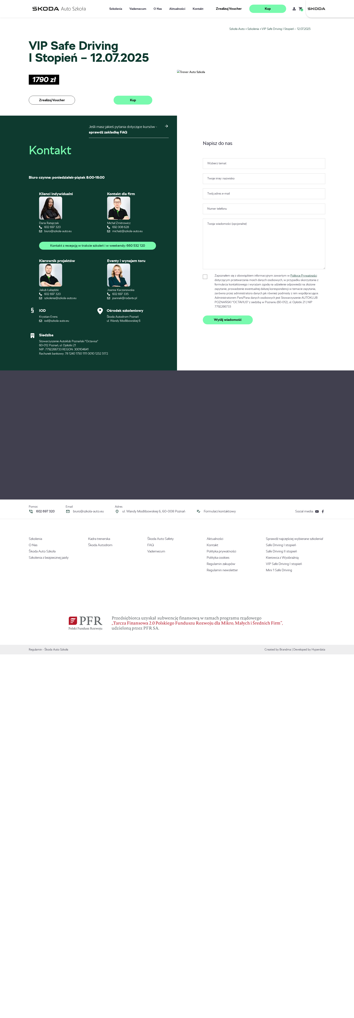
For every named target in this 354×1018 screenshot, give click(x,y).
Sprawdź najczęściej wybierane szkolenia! (294, 539)
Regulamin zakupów (221, 564)
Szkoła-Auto (237, 29)
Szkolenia (115, 9)
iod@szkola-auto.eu (56, 320)
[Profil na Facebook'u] (322, 511)
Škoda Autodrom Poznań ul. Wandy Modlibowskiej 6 (123, 318)
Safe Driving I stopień (281, 545)
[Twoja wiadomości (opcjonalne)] (264, 268)
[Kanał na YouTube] (317, 511)
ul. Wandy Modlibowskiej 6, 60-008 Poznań (153, 511)
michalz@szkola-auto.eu (127, 231)
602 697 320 (52, 227)
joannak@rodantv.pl (124, 298)
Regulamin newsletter (222, 570)
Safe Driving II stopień (281, 551)
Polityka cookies (218, 558)
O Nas (158, 9)
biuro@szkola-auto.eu (58, 231)
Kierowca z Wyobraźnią (282, 558)
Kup (268, 9)
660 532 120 (135, 246)
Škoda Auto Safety (160, 539)
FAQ (150, 545)
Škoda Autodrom (100, 545)
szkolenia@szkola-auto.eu (60, 298)
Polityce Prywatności (303, 275)
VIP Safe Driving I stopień (284, 564)
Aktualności (177, 9)
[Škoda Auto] (315, 9)
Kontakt (198, 9)
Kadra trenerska (99, 539)
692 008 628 (120, 227)
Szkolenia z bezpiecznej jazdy (49, 558)
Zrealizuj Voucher (229, 9)
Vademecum (137, 9)
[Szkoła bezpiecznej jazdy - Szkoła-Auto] (60, 8)
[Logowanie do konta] (294, 8)
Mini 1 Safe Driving (279, 570)
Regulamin (35, 649)
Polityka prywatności (221, 551)
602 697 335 (120, 294)
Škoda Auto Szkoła (42, 551)
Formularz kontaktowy (220, 511)
